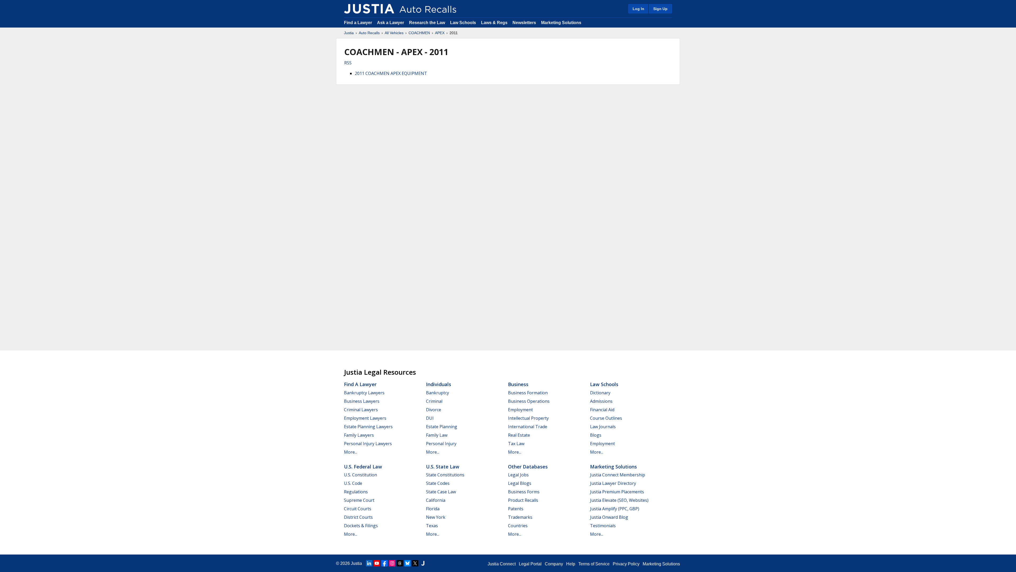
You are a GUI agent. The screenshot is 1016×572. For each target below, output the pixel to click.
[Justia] (369, 9)
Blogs (595, 435)
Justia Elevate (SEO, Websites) (619, 500)
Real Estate (519, 435)
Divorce (433, 410)
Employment (520, 410)
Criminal (434, 401)
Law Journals (603, 427)
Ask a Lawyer (391, 22)
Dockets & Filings (361, 526)
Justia (349, 33)
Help (570, 564)
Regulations (356, 492)
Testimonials (603, 526)
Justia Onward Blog (609, 517)
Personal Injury (441, 443)
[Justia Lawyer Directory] (423, 563)
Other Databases (528, 466)
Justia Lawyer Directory (613, 483)
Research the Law (427, 22)
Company (554, 564)
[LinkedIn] (369, 563)
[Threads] (400, 563)
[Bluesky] (407, 563)
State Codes (438, 483)
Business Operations (529, 401)
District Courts (358, 517)
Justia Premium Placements (617, 492)
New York (435, 517)
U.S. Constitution (360, 475)
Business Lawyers (361, 401)
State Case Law (441, 492)
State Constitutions (445, 475)
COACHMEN (419, 33)
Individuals (438, 384)
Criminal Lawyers (361, 410)
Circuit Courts (357, 509)
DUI (430, 418)
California (435, 500)
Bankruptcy (437, 393)
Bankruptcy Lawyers (364, 393)
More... (350, 452)
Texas (432, 526)
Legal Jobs (518, 475)
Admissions (601, 401)
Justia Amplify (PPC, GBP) (614, 509)
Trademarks (520, 517)
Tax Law (516, 443)
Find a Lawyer (358, 22)
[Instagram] (392, 563)
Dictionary (600, 393)
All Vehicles (394, 33)
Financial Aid (602, 410)
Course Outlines (606, 418)
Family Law (436, 435)
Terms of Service (594, 564)
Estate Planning (441, 427)
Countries (518, 526)
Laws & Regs (494, 22)
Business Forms (523, 492)
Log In (638, 9)
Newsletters (524, 22)
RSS (348, 63)
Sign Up (660, 9)
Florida (432, 509)
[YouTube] (377, 563)
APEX (439, 33)
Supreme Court (359, 500)
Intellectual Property (528, 418)
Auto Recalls (369, 33)
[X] (415, 563)
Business (518, 384)
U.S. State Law (442, 466)
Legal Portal (530, 564)
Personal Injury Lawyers (368, 443)
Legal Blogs (519, 483)
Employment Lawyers (365, 418)
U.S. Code (353, 483)
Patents (515, 509)
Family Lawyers (359, 435)
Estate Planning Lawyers (368, 427)
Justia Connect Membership (617, 475)
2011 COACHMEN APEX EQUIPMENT (391, 73)
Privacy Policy (626, 564)
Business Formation (528, 393)
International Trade (527, 427)
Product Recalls (523, 500)
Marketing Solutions (561, 22)
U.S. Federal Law (363, 466)
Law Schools (463, 22)
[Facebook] (384, 563)
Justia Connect (502, 564)
